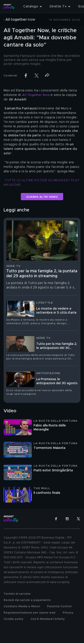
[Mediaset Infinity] (9, 6)
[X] (78, 519)
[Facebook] (56, 519)
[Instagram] (67, 519)
